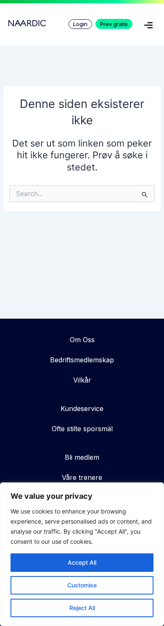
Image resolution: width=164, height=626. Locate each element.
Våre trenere (82, 477)
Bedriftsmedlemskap (82, 360)
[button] (148, 27)
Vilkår (82, 380)
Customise (82, 585)
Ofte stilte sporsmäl (82, 428)
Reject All (82, 607)
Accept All (82, 562)
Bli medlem (82, 457)
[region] (82, 554)
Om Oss (82, 339)
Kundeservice (82, 408)
